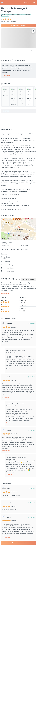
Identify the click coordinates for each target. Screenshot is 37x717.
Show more (6, 77)
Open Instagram (9, 272)
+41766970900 (8, 263)
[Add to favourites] (33, 31)
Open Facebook (9, 269)
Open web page (9, 266)
